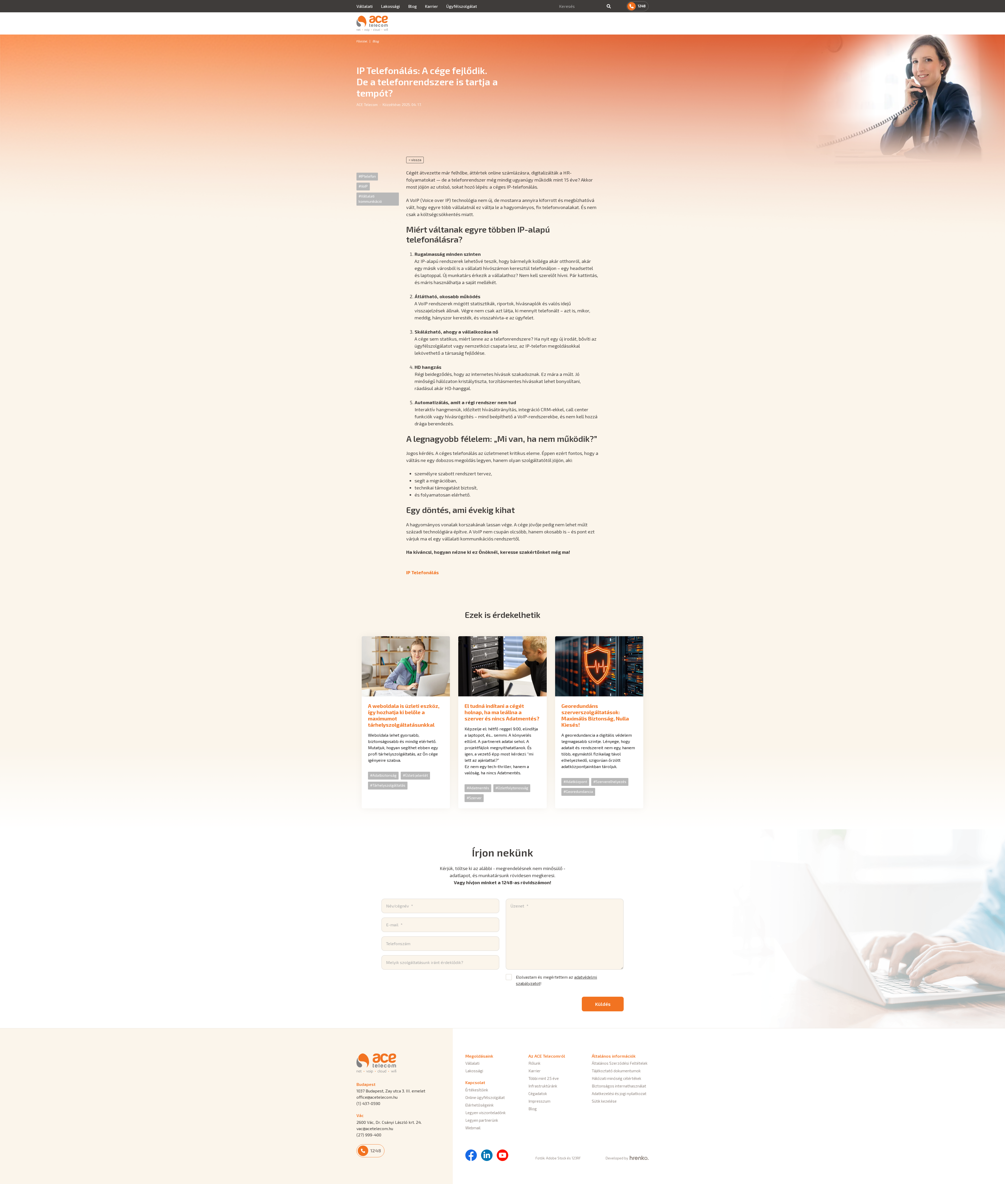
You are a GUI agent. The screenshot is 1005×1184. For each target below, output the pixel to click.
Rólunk (534, 1063)
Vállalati (364, 6)
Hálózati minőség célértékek (616, 1078)
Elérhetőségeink (479, 1105)
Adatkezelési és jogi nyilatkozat (619, 1093)
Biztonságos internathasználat (619, 1086)
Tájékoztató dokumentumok (616, 1070)
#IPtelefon (367, 176)
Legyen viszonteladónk (485, 1112)
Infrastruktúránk (542, 1086)
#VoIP (363, 186)
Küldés (603, 1004)
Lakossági (390, 6)
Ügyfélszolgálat (461, 6)
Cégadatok (537, 1093)
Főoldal (361, 41)
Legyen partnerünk (481, 1120)
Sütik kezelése (604, 1101)
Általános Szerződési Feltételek (619, 1063)
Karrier (431, 6)
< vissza (415, 159)
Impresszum (539, 1101)
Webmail (473, 1127)
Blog (412, 6)
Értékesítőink (476, 1089)
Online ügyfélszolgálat (485, 1097)
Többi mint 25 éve (543, 1078)
